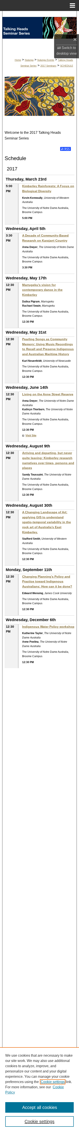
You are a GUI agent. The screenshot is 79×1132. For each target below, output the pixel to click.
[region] (39, 1089)
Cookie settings (53, 1082)
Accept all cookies (39, 1107)
